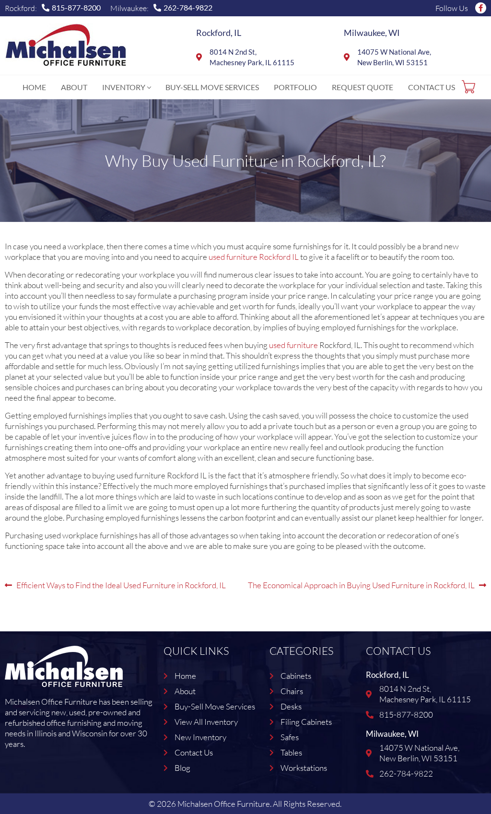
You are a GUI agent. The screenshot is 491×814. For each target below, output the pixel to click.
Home (34, 87)
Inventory (123, 87)
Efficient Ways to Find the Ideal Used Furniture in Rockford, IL (121, 584)
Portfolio (295, 87)
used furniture (293, 345)
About (74, 87)
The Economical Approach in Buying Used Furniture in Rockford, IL (361, 584)
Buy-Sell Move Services (212, 87)
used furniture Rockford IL (254, 257)
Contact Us (431, 87)
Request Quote (362, 87)
